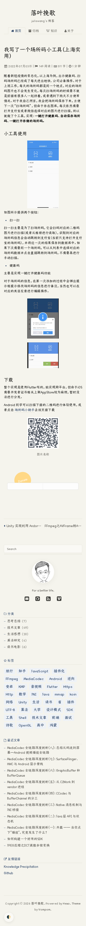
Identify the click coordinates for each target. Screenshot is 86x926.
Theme (76, 903)
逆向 (71, 678)
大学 (37, 709)
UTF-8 (10, 709)
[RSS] (47, 598)
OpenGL (25, 725)
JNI (34, 694)
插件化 (59, 671)
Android (55, 678)
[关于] (43, 582)
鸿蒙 (53, 725)
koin (73, 694)
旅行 (9, 671)
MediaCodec (34, 678)
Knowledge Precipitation (21, 867)
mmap (59, 694)
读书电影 (14, 647)
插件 (71, 702)
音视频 (36, 686)
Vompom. (44, 909)
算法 (24, 709)
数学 (22, 694)
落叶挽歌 (43, 13)
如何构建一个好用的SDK (25, 839)
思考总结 (14, 621)
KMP (22, 686)
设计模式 (53, 709)
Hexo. (66, 903)
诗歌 (9, 725)
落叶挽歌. (38, 903)
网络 (9, 702)
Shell (23, 717)
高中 (40, 725)
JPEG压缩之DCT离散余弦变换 (28, 845)
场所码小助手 (25, 410)
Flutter (52, 686)
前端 (55, 717)
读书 (49, 702)
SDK (69, 709)
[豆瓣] (58, 598)
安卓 (9, 686)
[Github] (78, 481)
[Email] (26, 598)
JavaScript (39, 671)
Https (68, 686)
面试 (68, 717)
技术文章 (14, 628)
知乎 (22, 671)
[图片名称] (43, 432)
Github (8, 873)
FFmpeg (12, 678)
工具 (9, 717)
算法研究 (14, 640)
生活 (36, 702)
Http (9, 694)
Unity (23, 702)
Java (45, 694)
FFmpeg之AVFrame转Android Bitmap (63, 526)
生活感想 (14, 634)
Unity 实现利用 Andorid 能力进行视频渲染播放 (23, 526)
